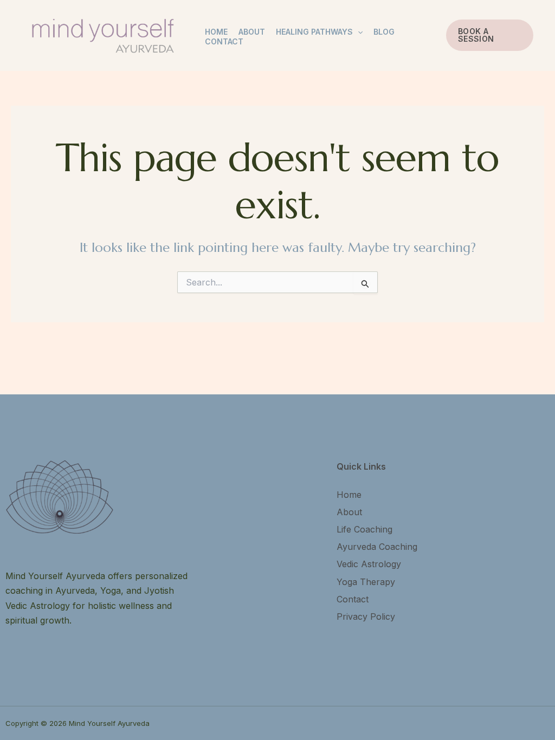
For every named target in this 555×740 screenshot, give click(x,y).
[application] (358, 32)
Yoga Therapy (366, 581)
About (251, 31)
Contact (224, 41)
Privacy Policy (366, 616)
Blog (384, 31)
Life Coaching (364, 529)
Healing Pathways (314, 31)
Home (216, 31)
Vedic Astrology (369, 564)
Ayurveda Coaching (377, 546)
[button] (489, 35)
